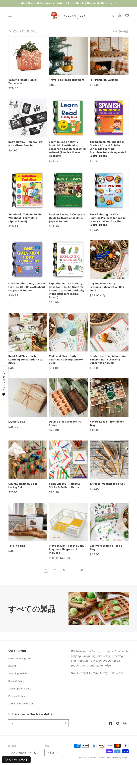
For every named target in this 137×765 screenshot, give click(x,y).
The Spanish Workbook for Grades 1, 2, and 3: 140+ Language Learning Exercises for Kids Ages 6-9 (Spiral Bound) (108, 148)
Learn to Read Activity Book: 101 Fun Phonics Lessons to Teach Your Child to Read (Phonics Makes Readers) (67, 148)
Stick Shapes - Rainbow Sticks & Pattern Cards (64, 485)
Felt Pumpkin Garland (104, 79)
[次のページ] (91, 570)
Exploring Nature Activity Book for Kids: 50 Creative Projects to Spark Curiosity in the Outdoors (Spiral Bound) (67, 290)
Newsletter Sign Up (19, 658)
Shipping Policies (18, 673)
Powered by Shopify (119, 758)
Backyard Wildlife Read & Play (106, 547)
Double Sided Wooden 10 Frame (65, 423)
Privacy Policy (16, 696)
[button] (10, 15)
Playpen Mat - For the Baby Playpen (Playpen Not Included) (66, 549)
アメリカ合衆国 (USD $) (23, 752)
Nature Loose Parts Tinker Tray (107, 423)
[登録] (64, 723)
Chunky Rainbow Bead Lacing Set (23, 485)
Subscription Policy (19, 688)
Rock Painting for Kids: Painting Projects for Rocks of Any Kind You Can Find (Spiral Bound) (108, 219)
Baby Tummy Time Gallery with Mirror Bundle (25, 143)
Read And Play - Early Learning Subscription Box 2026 (25, 360)
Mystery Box (16, 421)
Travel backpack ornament (66, 79)
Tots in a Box (16, 545)
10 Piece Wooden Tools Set (107, 483)
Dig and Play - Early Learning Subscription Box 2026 (107, 287)
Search (12, 665)
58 (82, 570)
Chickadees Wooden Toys (98, 758)
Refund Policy (16, 681)
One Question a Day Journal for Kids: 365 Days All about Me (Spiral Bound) (26, 287)
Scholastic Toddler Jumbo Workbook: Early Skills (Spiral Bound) (25, 218)
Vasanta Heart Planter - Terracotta (23, 81)
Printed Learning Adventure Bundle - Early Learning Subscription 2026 (108, 360)
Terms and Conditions (21, 703)
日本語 (50, 752)
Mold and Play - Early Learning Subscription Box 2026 (66, 360)
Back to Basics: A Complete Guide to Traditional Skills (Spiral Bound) (67, 218)
